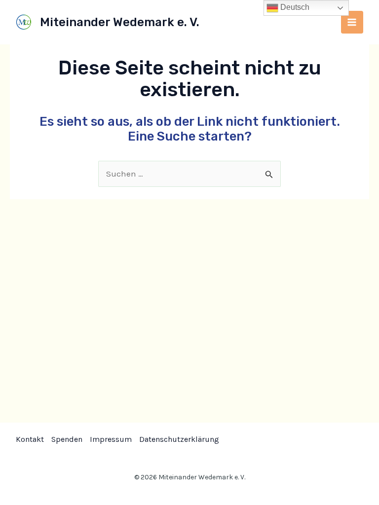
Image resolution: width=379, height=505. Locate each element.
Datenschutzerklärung (179, 439)
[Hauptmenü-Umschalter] (352, 22)
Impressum (111, 439)
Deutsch (293, 7)
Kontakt (30, 439)
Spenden (66, 439)
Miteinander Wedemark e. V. (119, 22)
